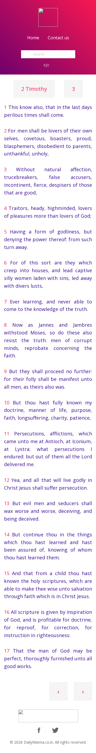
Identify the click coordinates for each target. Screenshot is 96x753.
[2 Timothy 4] (83, 698)
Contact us (58, 38)
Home (33, 38)
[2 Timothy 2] (58, 698)
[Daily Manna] (48, 16)
